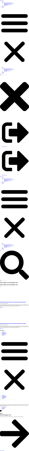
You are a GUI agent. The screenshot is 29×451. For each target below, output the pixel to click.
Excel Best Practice (4, 333)
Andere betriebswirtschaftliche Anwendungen (9, 3)
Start (2, 1)
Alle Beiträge (3, 395)
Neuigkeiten (3, 334)
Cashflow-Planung (4, 332)
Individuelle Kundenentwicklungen (8, 4)
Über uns (3, 6)
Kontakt (3, 7)
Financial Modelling (4, 397)
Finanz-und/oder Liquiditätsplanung (8, 2)
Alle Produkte (5, 5)
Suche (0, 250)
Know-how (3, 398)
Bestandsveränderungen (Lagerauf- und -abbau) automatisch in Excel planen (13, 323)
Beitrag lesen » (1, 328)
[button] (14, 37)
